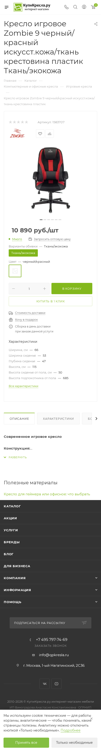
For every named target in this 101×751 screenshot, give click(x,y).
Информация (17, 590)
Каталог (12, 506)
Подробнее (71, 730)
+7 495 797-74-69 (51, 640)
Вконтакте (44, 684)
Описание (19, 418)
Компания (15, 578)
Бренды (12, 542)
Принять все (26, 742)
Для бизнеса (17, 566)
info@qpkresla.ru (54, 655)
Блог (9, 554)
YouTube (56, 684)
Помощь (12, 602)
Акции (10, 518)
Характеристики (58, 418)
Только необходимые (74, 742)
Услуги (11, 530)
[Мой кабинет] (84, 7)
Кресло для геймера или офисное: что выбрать (47, 494)
